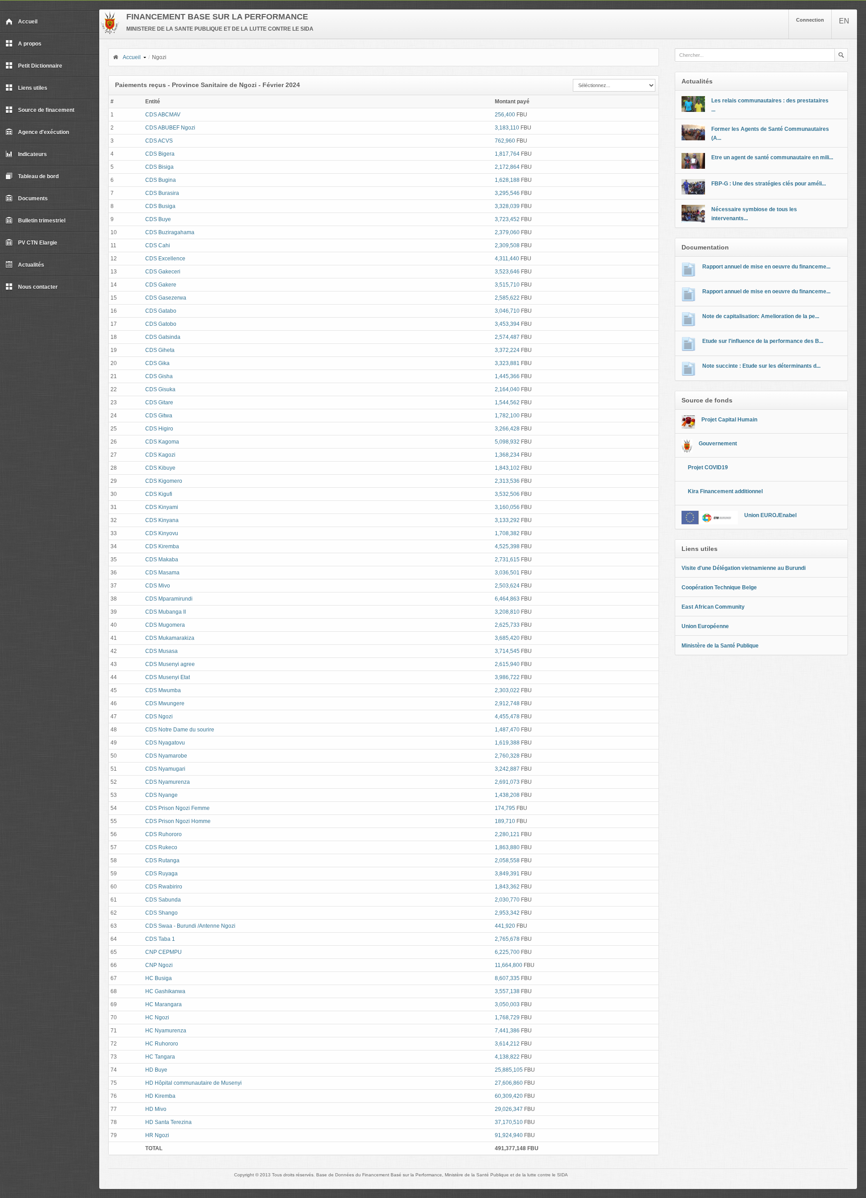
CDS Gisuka (160, 389)
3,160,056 (507, 507)
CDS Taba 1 (160, 939)
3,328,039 (507, 206)
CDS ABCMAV (162, 114)
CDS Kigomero (163, 481)
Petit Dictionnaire (40, 66)
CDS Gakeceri (162, 271)
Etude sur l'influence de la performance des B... (762, 341)
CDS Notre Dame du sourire (179, 729)
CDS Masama (162, 572)
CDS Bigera (160, 154)
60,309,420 (509, 1096)
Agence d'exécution (43, 132)
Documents (33, 198)
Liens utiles (32, 88)
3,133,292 (507, 520)
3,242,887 (507, 769)
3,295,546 (507, 193)
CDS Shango (161, 913)
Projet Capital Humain (729, 419)
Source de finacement (46, 110)
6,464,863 (507, 599)
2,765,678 (507, 939)
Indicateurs (32, 154)
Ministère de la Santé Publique (720, 646)
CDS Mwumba (163, 690)
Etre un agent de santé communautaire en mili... (772, 157)
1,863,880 (507, 847)
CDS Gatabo (160, 311)
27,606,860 (509, 1083)
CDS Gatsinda (162, 337)
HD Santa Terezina (168, 1122)
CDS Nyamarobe (166, 756)
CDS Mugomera (165, 625)
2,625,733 (507, 625)
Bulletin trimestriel (41, 220)
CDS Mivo (157, 586)
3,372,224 (507, 350)
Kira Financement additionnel (725, 491)
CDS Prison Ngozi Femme (177, 808)
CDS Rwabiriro (163, 886)
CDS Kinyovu (161, 533)
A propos (29, 44)
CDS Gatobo (160, 324)
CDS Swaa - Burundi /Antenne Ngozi (190, 926)
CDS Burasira (162, 193)
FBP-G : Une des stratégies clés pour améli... (768, 183)
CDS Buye (158, 219)
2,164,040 (507, 389)
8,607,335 (507, 978)
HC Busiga (158, 978)
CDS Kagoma (162, 442)
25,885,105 (509, 1070)
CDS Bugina (160, 180)
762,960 (505, 141)
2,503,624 (507, 586)
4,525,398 (507, 546)
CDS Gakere (160, 285)
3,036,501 (507, 572)
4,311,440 (507, 258)
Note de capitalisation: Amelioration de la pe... (760, 316)
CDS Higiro (159, 429)
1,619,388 (507, 743)
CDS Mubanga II (165, 612)
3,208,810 (507, 612)
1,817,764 (507, 154)
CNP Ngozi (159, 965)
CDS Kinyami (161, 507)
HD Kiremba (160, 1096)
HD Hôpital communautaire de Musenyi (193, 1083)
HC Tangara (160, 1057)
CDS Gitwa (158, 415)
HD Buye (156, 1070)
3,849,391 (507, 873)
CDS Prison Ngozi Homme (178, 821)
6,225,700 (507, 952)
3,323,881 (507, 363)
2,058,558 (507, 860)
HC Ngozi (157, 1017)
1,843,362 (507, 886)
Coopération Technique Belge (719, 587)
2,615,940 (507, 664)
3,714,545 (507, 651)
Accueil (27, 22)
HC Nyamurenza (165, 1030)
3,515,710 (507, 285)
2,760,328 (507, 756)
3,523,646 (507, 271)
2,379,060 (507, 232)
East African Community (713, 607)
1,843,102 (507, 468)
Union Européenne (705, 626)
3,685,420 (507, 638)
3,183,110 (507, 128)
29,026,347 (509, 1109)
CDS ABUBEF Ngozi (170, 128)
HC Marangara (163, 1004)
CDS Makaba (161, 559)
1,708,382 (507, 533)
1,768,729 (507, 1017)
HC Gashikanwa (165, 991)
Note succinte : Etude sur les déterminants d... (761, 366)
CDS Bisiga (159, 167)
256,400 (505, 114)
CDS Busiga (160, 206)
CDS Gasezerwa (165, 298)
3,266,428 (507, 429)
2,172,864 (507, 167)
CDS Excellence (165, 258)
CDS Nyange (161, 795)
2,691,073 (507, 782)
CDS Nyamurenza (167, 782)
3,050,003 (507, 1004)
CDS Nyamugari (165, 769)
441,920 (505, 926)
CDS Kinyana (162, 520)
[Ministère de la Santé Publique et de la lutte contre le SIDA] (110, 32)
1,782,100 (507, 415)
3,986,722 (507, 677)
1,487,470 (507, 729)
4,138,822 (507, 1057)
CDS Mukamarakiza (169, 638)
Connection (810, 20)
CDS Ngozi (159, 716)
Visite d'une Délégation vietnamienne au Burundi (744, 568)
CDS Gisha (159, 376)
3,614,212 (507, 1044)
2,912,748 (507, 703)
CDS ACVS (159, 141)
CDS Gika (157, 363)
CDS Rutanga (162, 860)
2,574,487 (507, 337)
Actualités (31, 265)
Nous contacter (38, 287)
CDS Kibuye (160, 468)
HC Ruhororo (161, 1044)
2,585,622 (507, 298)
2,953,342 (507, 913)
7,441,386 (507, 1030)
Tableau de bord (38, 176)
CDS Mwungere (164, 703)
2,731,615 (507, 559)
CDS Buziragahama (169, 232)
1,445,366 (507, 376)
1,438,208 (507, 795)
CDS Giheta (160, 350)
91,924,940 (509, 1135)
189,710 (505, 821)
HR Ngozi (157, 1135)
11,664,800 (508, 965)
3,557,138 (507, 991)
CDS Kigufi (158, 494)
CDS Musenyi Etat (167, 677)
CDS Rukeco (161, 847)
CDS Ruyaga (161, 873)
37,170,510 (509, 1122)
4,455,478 (507, 716)
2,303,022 (507, 690)
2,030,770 (507, 900)
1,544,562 (507, 402)
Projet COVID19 (708, 467)
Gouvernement (718, 443)
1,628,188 (507, 180)
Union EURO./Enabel (770, 515)
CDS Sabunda (163, 900)
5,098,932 (507, 442)
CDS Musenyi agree (170, 664)
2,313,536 (507, 481)
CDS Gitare (159, 402)
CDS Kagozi (160, 455)
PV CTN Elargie (37, 243)
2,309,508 (507, 245)
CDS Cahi (157, 245)
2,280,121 (507, 834)
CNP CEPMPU (163, 952)
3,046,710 (507, 311)
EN (844, 21)
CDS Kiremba (162, 546)
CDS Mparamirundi (169, 599)
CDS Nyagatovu (165, 743)
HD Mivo (155, 1109)
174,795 (505, 808)
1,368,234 (507, 455)
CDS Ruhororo (163, 834)
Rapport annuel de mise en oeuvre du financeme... (766, 267)
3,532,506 (507, 494)
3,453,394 (507, 324)
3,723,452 (507, 219)
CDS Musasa (161, 651)
